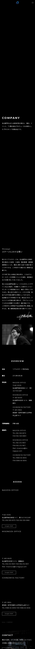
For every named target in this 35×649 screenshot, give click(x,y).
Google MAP (9, 526)
